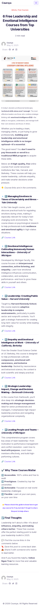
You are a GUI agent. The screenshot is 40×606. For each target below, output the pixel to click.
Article (14, 10)
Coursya (6, 2)
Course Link (9, 237)
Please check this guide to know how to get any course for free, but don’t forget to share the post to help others (20, 508)
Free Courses (23, 10)
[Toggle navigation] (36, 3)
